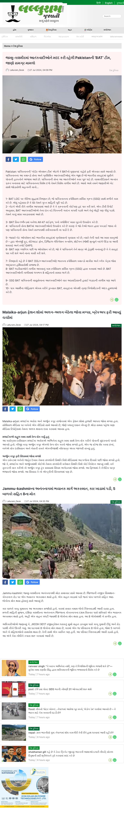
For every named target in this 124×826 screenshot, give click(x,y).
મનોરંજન (107, 30)
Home (7, 46)
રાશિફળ (33, 36)
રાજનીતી (18, 36)
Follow (37, 159)
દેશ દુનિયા (52, 30)
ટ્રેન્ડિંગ (5, 36)
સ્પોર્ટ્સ (89, 30)
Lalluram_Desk (17, 70)
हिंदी (99, 2)
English (109, 2)
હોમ (14, 30)
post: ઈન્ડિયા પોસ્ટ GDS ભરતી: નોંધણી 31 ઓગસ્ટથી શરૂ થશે (60, 689)
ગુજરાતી (120, 2)
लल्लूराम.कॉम (97, 36)
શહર (70, 30)
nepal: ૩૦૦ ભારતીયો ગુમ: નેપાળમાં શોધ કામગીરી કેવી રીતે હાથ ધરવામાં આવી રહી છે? (71, 732)
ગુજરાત (31, 30)
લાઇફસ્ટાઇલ (64, 36)
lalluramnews (116, 36)
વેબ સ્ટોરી (80, 36)
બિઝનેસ (47, 36)
